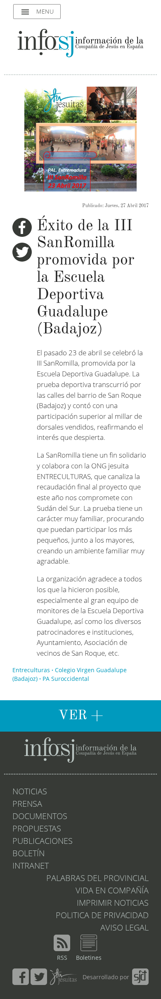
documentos (39, 817)
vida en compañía (112, 891)
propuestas (36, 829)
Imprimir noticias (113, 904)
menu (37, 12)
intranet (30, 866)
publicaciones (42, 842)
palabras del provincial (97, 879)
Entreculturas (31, 670)
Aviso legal (124, 928)
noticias (29, 792)
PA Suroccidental (66, 679)
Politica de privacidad (102, 916)
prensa (27, 805)
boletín (28, 854)
